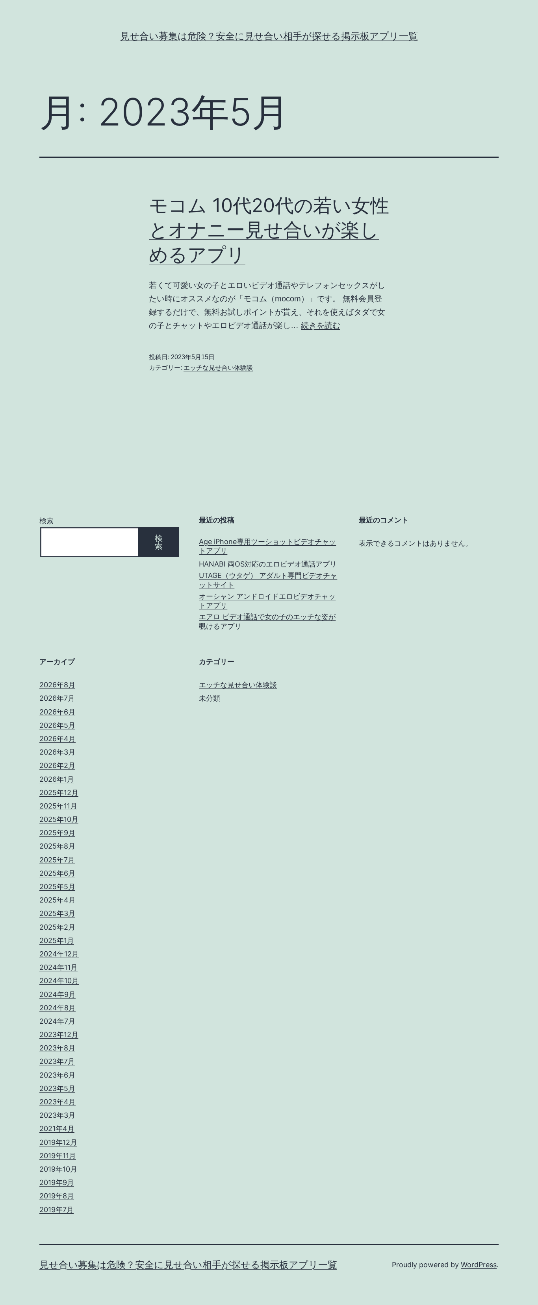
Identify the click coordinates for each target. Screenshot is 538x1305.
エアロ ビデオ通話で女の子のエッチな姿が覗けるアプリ (267, 621)
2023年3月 (57, 1115)
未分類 (209, 698)
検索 (46, 521)
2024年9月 (57, 994)
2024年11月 (58, 967)
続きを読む (320, 325)
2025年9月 (57, 833)
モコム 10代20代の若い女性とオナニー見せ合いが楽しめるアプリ (269, 230)
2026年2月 (57, 765)
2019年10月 (58, 1169)
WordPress (479, 1265)
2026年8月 (57, 685)
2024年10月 (59, 980)
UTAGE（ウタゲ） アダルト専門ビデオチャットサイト (268, 580)
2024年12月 (59, 954)
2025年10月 (58, 819)
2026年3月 (57, 752)
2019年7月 (56, 1209)
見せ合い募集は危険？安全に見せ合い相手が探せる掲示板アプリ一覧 (269, 36)
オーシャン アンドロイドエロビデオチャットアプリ (267, 600)
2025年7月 (57, 860)
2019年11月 (57, 1156)
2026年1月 (56, 779)
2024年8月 (57, 1008)
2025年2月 (57, 927)
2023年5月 (57, 1088)
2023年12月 (58, 1034)
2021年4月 (56, 1128)
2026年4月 (57, 739)
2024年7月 (57, 1021)
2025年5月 (57, 886)
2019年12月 (58, 1142)
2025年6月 (57, 873)
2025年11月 (58, 806)
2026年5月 (57, 725)
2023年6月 (57, 1075)
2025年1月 (56, 940)
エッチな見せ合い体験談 (218, 367)
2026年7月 (57, 698)
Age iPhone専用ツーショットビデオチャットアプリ (267, 546)
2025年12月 (58, 792)
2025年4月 (57, 900)
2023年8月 (57, 1048)
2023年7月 (57, 1061)
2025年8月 (57, 846)
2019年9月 (56, 1182)
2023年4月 (57, 1102)
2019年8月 (56, 1196)
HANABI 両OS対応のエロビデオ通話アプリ (268, 564)
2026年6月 (57, 712)
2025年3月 (57, 913)
